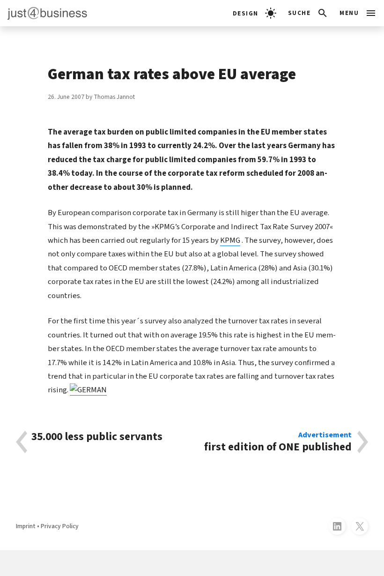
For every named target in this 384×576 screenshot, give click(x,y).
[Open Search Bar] (308, 13)
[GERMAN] (88, 390)
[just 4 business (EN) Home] (43, 13)
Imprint (26, 526)
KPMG (230, 240)
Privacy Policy (60, 526)
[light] (254, 13)
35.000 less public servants (96, 437)
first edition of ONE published (278, 442)
